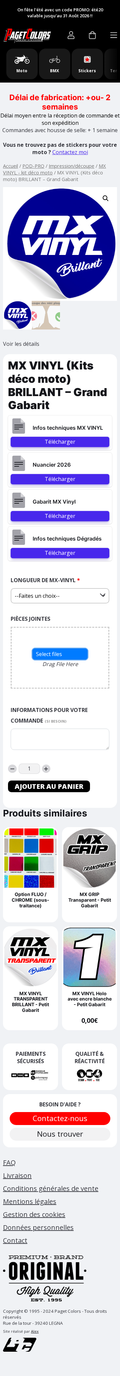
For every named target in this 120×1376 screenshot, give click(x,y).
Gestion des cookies (34, 1214)
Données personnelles (38, 1227)
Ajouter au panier (49, 786)
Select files (49, 654)
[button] (106, 198)
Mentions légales (29, 1201)
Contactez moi (70, 152)
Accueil (10, 165)
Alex (35, 1331)
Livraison (17, 1175)
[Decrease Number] (12, 769)
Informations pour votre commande (49, 715)
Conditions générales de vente (50, 1188)
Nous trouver (60, 1134)
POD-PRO (33, 165)
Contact (15, 1240)
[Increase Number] (46, 769)
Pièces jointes (30, 618)
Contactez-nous (60, 1118)
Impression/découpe (71, 165)
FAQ (9, 1162)
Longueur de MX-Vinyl (45, 580)
